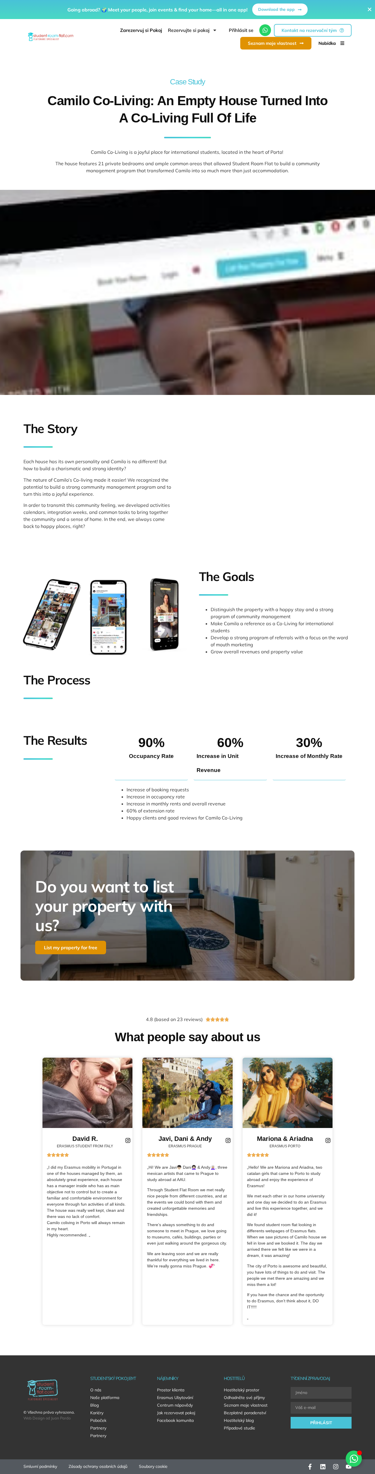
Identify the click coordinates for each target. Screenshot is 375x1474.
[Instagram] (336, 1467)
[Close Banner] (369, 9)
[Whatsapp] (265, 30)
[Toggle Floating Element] (354, 1459)
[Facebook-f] (310, 1467)
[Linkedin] (323, 1467)
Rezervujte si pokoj (188, 30)
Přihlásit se (241, 30)
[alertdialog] (187, 9)
